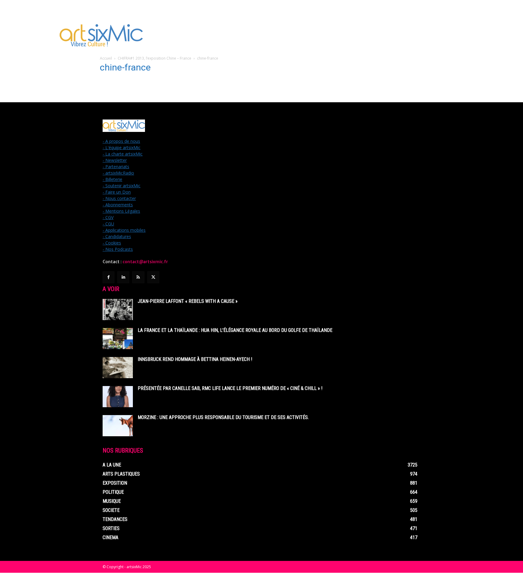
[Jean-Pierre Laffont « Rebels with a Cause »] (118, 309)
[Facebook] (108, 277)
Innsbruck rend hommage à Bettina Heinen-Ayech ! (195, 359)
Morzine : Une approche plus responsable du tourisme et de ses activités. (223, 417)
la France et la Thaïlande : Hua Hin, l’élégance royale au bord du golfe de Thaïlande (235, 330)
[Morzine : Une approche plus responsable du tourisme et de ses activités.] (118, 425)
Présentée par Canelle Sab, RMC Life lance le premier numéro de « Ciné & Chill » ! (230, 388)
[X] (153, 277)
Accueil (106, 58)
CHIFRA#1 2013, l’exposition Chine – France (154, 58)
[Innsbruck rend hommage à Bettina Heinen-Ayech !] (118, 367)
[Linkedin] (123, 277)
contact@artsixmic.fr (145, 261)
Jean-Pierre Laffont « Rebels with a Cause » (188, 301)
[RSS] (138, 277)
